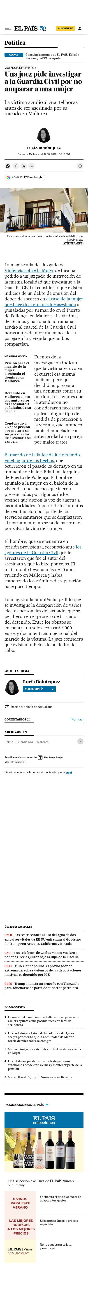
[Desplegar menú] (8, 28)
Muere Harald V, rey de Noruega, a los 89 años (40, 1077)
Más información (14, 762)
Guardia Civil (25, 742)
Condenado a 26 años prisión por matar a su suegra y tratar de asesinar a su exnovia (18, 432)
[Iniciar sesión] (79, 28)
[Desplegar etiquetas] (80, 741)
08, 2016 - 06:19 (55, 154)
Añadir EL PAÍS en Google (27, 177)
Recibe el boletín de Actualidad (32, 707)
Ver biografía (34, 688)
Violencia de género (19, 68)
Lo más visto (15, 1007)
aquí (69, 772)
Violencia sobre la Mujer (29, 270)
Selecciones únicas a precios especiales (59, 1222)
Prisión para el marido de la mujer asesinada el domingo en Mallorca (17, 372)
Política (15, 43)
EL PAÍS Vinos (44, 1120)
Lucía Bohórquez (44, 148)
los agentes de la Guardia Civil (43, 549)
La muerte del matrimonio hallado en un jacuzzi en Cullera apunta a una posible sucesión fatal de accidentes (43, 1021)
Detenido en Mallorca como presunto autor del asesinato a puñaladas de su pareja (18, 402)
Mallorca (43, 742)
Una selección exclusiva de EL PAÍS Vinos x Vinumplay (41, 1183)
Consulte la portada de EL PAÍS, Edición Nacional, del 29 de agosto (52, 56)
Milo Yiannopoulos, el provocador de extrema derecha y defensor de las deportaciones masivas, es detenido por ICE (43, 970)
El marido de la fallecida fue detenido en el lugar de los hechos (42, 457)
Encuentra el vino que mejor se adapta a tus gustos (60, 1198)
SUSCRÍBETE (65, 28)
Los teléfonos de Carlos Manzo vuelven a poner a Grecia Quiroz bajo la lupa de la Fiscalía (42, 955)
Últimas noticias (18, 926)
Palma (9, 742)
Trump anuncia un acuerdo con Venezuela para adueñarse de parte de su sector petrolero (42, 986)
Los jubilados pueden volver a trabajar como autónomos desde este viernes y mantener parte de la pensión (45, 1065)
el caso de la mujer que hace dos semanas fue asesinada (44, 301)
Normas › (77, 719)
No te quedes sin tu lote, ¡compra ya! (56, 1246)
